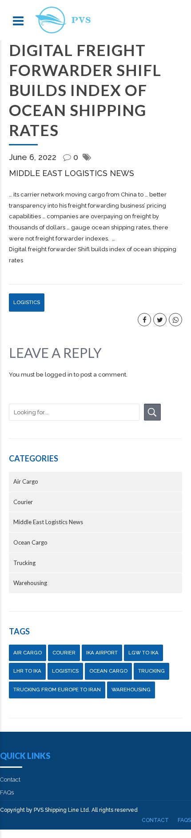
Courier (23, 501)
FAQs (7, 792)
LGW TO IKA (143, 653)
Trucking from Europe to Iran (57, 689)
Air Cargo (25, 481)
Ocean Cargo (30, 542)
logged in (58, 374)
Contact (10, 779)
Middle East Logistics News (71, 173)
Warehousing (30, 582)
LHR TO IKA (27, 671)
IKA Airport (102, 653)
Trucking (24, 562)
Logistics (26, 302)
